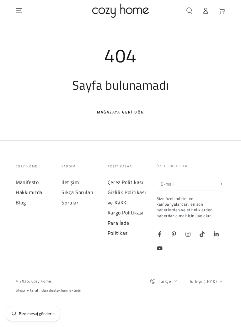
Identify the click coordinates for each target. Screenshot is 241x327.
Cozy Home (41, 281)
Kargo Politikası (126, 212)
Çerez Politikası (125, 182)
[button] (189, 11)
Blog (21, 202)
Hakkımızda (29, 192)
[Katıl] (221, 184)
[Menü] (19, 11)
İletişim (70, 182)
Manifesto (27, 182)
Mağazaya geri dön (120, 112)
